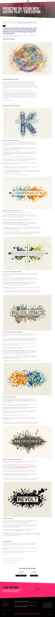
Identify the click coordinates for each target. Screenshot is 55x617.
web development (22, 605)
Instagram (48, 601)
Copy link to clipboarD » (21, 575)
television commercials (19, 530)
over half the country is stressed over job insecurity (11, 358)
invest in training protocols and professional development (20, 224)
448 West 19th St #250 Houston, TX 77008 (5, 606)
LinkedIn (45, 601)
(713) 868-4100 (4, 601)
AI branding (18, 605)
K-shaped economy (15, 147)
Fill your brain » (34, 575)
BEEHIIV (51, 601)
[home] (31, 1)
